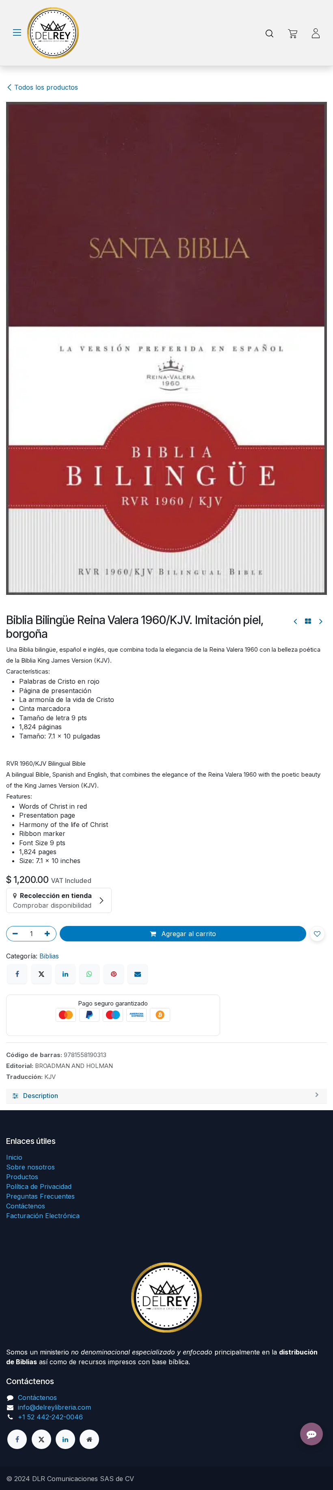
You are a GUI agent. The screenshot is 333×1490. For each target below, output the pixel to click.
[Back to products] (308, 135)
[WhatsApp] (89, 490)
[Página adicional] (89, 1439)
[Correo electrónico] (137, 490)
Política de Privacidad (38, 1186)
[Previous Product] (296, 136)
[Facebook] (17, 490)
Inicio (14, 1157)
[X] (41, 490)
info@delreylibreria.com (54, 1407)
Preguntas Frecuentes (40, 1196)
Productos (22, 1177)
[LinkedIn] (65, 490)
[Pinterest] (113, 490)
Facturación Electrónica (43, 1216)
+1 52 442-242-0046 (50, 1417)
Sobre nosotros (30, 1167)
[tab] (166, 612)
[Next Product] (320, 136)
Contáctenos (25, 1206)
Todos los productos (46, 87)
